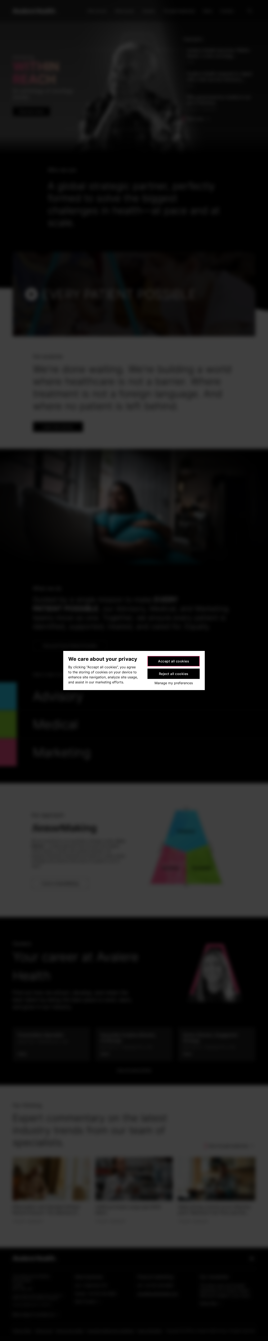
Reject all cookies (173, 674)
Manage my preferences (174, 683)
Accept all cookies (173, 661)
